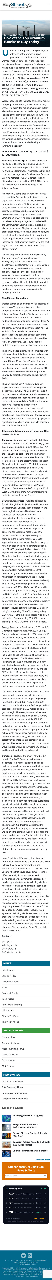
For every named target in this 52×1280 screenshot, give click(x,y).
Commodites (8, 1037)
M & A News (8, 1066)
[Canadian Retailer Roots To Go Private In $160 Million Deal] (6, 1144)
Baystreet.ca (23, 1268)
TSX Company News (12, 1087)
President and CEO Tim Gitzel (27, 755)
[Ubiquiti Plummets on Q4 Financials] (6, 1153)
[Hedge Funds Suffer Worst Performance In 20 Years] (6, 1127)
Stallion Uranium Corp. (13, 160)
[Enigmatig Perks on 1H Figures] (6, 1118)
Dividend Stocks (10, 981)
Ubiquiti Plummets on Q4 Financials (30, 1151)
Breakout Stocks (10, 993)
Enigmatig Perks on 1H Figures (28, 1116)
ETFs (4, 987)
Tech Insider (8, 998)
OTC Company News (12, 1081)
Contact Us (18, 1260)
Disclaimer (23, 1262)
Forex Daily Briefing (12, 1004)
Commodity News (11, 1043)
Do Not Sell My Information (26, 1264)
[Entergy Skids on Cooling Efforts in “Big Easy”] (6, 1135)
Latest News (8, 970)
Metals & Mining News (13, 1048)
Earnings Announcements (14, 1093)
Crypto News (8, 1060)
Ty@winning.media (11, 952)
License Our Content (40, 1260)
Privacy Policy (33, 1262)
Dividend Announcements (15, 1098)
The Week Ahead (10, 1021)
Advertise (27, 1260)
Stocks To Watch (10, 1016)
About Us (8, 1260)
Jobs (15, 1262)
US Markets (8, 1010)
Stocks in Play (9, 976)
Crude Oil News (10, 1054)
